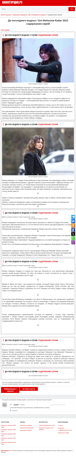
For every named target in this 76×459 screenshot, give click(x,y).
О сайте (60, 425)
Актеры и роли (29, 389)
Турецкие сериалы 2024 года (8, 439)
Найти (72, 9)
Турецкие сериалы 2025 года (8, 434)
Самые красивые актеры (47, 425)
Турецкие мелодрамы (27, 428)
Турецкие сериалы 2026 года (8, 430)
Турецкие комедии (26, 425)
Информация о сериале (10, 390)
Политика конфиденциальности (65, 429)
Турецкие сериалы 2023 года (8, 443)
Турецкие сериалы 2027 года (8, 426)
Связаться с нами (63, 433)
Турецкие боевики (26, 430)
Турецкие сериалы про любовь (46, 428)
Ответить (14, 410)
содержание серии (31, 35)
